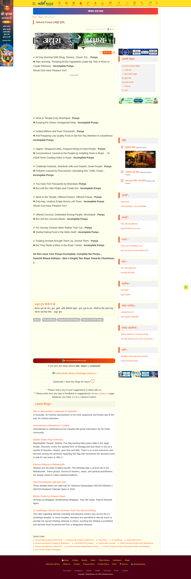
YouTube (107, 571)
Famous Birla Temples (107, 543)
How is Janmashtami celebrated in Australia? (55, 411)
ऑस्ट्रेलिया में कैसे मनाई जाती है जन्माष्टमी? (134, 356)
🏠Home (65, 560)
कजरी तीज (128, 70)
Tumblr (97, 571)
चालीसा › (126, 283)
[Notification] (156, 3)
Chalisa (75, 560)
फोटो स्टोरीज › (129, 305)
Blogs (40, 17)
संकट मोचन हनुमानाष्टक (128, 268)
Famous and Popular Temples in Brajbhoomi (52, 543)
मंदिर (124, 140)
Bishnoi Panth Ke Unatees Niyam (49, 496)
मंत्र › (124, 261)
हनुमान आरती (125, 202)
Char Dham (102, 540)
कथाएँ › (125, 217)
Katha (93, 560)
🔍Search (124, 564)
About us (66, 564)
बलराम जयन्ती (129, 82)
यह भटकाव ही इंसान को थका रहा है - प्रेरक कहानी (137, 339)
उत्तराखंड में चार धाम (127, 312)
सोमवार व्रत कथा (95, 11)
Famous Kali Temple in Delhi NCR (80, 540)
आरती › (125, 195)
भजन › (125, 239)
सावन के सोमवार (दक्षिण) (132, 66)
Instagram (78, 571)
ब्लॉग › (125, 349)
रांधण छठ (127, 86)
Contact (77, 564)
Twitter (88, 571)
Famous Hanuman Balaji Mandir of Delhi (82, 546)
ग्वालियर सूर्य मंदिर (132, 172)
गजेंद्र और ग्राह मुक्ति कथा (129, 224)
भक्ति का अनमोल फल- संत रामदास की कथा (134, 334)
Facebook (67, 571)
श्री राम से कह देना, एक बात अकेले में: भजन (134, 250)
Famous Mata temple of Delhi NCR (48, 540)
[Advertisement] (74, 283)
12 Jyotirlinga (117, 540)
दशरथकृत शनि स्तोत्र (128, 273)
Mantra (84, 560)
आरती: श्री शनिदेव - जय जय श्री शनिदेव (133, 206)
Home (34, 17)
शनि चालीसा (125, 290)
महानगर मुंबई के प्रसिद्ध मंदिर (130, 317)
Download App (139, 564)
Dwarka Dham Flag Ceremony (48, 439)
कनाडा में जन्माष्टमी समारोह (129, 361)
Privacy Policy (88, 564)
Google (125, 571)
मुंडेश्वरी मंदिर (130, 147)
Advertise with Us (53, 564)
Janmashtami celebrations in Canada (51, 425)
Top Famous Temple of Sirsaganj (48, 550)
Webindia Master (107, 574)
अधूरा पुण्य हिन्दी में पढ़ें (45, 304)
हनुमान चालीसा (125, 295)
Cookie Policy (103, 564)
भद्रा (126, 90)
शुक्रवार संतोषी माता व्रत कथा (130, 228)
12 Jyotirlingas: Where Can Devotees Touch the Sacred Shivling (64, 510)
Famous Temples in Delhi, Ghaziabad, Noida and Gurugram (126, 546)
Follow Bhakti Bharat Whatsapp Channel (75, 373)
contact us (103, 393)
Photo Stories (104, 560)
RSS (114, 564)
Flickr (116, 571)
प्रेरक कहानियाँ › (130, 327)
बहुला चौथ (128, 78)
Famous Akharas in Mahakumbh (49, 464)
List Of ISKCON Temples (84, 543)
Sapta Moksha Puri (134, 540)
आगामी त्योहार (128, 58)
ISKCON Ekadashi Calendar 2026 (49, 482)
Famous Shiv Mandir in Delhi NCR (48, 546)
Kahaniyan (117, 560)
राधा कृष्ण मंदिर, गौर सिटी (135, 180)
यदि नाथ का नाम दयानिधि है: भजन (131, 246)
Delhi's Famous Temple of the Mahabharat (136, 543)
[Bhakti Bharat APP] (186, 287)
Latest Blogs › (44, 403)
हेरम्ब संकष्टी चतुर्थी (131, 74)
